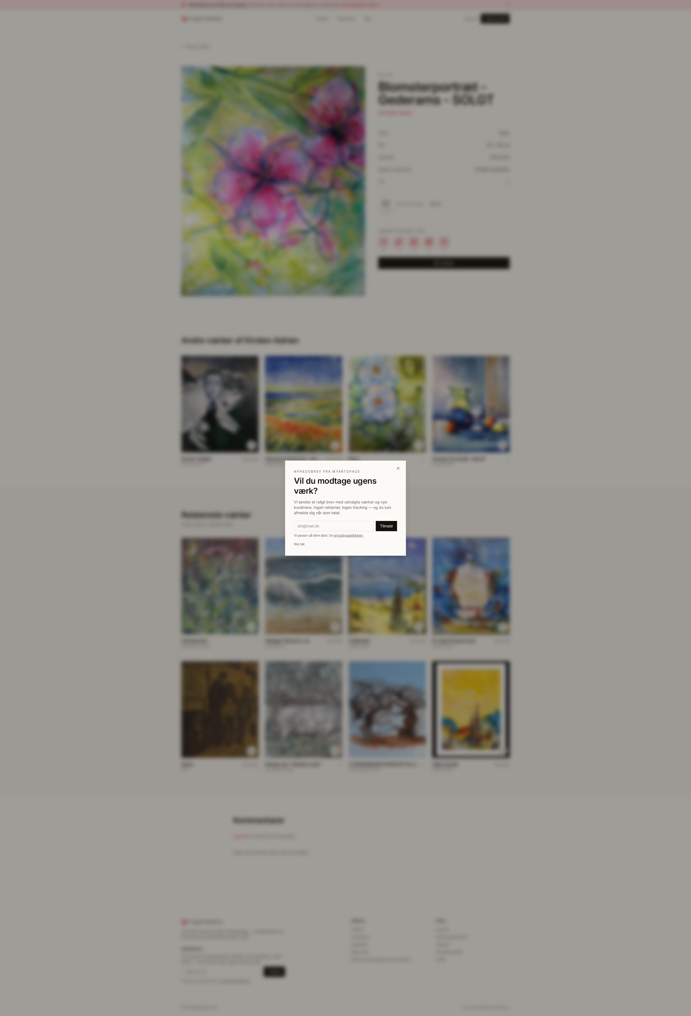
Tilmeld (386, 526)
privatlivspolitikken (348, 535)
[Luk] (398, 468)
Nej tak (299, 544)
